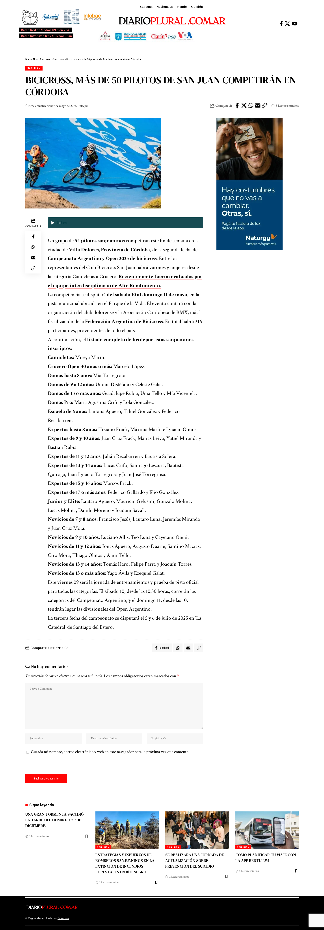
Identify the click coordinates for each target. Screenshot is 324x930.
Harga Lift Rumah (131, 918)
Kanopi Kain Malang (107, 918)
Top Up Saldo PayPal (82, 918)
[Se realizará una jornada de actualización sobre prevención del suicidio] (197, 830)
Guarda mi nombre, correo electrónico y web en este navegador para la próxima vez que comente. (110, 752)
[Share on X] (244, 105)
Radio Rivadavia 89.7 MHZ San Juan (46, 36)
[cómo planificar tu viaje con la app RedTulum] (267, 830)
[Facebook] (281, 24)
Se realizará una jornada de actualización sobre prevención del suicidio (194, 860)
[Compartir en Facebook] (237, 105)
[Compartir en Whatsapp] (251, 105)
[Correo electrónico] (258, 105)
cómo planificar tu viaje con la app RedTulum (265, 857)
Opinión (197, 6)
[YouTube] (295, 24)
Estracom (63, 918)
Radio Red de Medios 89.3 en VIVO (46, 30)
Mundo (182, 6)
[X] (287, 24)
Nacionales (165, 6)
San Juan (146, 6)
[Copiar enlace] (264, 105)
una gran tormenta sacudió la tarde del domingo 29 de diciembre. (54, 819)
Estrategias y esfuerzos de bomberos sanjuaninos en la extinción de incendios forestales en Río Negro (125, 863)
